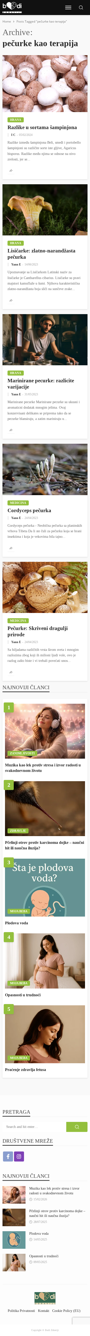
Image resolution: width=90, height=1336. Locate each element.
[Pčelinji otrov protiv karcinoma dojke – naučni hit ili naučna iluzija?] (45, 808)
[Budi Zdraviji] (45, 1298)
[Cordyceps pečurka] (45, 469)
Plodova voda (16, 923)
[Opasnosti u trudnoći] (45, 960)
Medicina (18, 503)
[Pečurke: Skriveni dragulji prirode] (45, 587)
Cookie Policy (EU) (66, 1311)
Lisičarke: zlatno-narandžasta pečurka (42, 254)
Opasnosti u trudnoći (22, 995)
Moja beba (19, 911)
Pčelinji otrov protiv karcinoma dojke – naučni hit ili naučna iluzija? (44, 845)
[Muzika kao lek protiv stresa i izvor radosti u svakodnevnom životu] (45, 731)
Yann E (16, 264)
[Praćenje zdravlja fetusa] (45, 1034)
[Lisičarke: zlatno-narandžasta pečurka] (45, 209)
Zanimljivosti (22, 753)
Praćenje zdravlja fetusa (25, 1069)
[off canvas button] (68, 7)
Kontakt (43, 1311)
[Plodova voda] (45, 888)
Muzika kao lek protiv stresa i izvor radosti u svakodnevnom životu (43, 768)
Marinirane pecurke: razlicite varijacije (41, 384)
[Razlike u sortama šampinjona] (45, 83)
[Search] (81, 8)
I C (13, 135)
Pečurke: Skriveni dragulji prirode (38, 631)
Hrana (15, 120)
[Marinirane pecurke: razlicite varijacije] (45, 339)
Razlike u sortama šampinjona (42, 127)
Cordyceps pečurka (29, 510)
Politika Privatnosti (21, 1311)
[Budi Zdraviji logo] (12, 7)
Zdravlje (18, 831)
